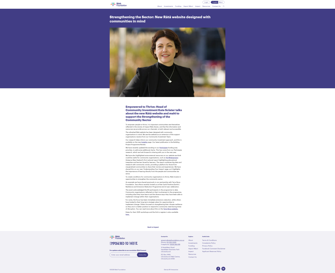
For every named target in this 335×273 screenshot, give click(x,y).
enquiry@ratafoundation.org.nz (172, 240)
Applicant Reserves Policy (211, 251)
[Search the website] (223, 6)
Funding (191, 246)
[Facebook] (218, 269)
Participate (163, 148)
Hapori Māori (193, 249)
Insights (144, 142)
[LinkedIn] (223, 269)
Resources (192, 254)
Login (206, 2)
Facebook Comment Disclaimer (213, 249)
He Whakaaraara (172, 158)
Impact (190, 251)
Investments (192, 243)
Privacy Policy (207, 246)
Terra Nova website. (170, 209)
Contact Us (192, 257)
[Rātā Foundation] (119, 4)
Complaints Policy (209, 243)
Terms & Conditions (209, 240)
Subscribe (142, 255)
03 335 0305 (171, 242)
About (190, 240)
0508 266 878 (175, 244)
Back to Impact (153, 227)
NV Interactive (173, 269)
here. (128, 214)
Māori (221, 2)
